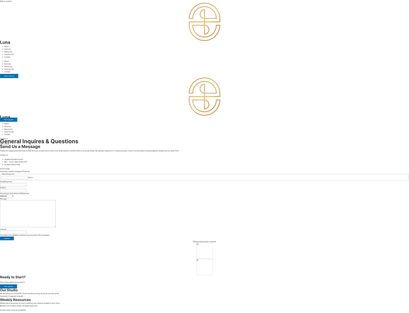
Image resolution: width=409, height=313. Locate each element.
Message (3, 199)
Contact (7, 57)
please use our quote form (169, 151)
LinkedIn (3, 229)
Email (6, 182)
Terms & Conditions (18, 310)
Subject (3, 188)
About (6, 46)
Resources (8, 52)
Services (7, 49)
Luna (5, 42)
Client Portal (9, 54)
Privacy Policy (5, 310)
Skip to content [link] (5, 1)
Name (30, 177)
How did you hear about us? (14, 193)
